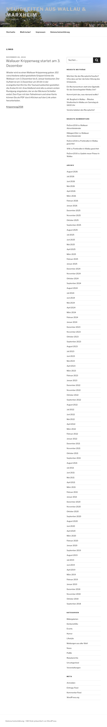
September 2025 (74, 225)
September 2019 (74, 550)
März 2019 (71, 574)
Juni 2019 (71, 565)
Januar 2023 (72, 380)
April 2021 (71, 482)
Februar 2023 (72, 375)
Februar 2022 (72, 434)
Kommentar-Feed (74, 692)
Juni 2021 (71, 472)
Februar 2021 (72, 492)
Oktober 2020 (73, 511)
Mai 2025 (71, 244)
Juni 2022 (71, 414)
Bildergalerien (72, 619)
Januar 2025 (72, 264)
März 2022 (71, 429)
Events (69, 629)
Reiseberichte (72, 658)
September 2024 (74, 283)
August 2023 (72, 346)
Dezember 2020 (74, 502)
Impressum (40, 32)
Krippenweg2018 (14, 107)
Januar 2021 (72, 497)
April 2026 (71, 191)
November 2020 (74, 506)
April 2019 (71, 570)
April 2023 (71, 366)
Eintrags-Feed (72, 688)
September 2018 (74, 604)
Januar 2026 (72, 206)
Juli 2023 (70, 351)
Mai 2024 (71, 303)
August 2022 (72, 405)
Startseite (10, 32)
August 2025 (72, 230)
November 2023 (74, 332)
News (69, 648)
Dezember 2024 (73, 269)
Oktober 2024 (73, 278)
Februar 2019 (72, 579)
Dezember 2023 (73, 327)
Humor (69, 633)
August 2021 (72, 463)
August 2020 (72, 521)
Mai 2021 (71, 477)
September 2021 (74, 458)
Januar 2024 (72, 322)
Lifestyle (70, 638)
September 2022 (74, 400)
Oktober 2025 (73, 220)
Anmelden (71, 683)
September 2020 (74, 516)
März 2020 (71, 536)
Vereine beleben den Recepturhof (80, 110)
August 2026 (72, 171)
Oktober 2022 (72, 395)
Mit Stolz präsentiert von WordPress (41, 721)
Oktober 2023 (73, 337)
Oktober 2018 (72, 599)
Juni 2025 (71, 240)
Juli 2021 (70, 468)
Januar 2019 (72, 584)
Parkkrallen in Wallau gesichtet (86, 149)
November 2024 (74, 273)
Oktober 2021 (72, 453)
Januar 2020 (72, 545)
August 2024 (72, 288)
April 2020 (71, 531)
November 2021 (73, 448)
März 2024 (71, 312)
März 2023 (71, 371)
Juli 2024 (70, 293)
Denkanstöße (72, 624)
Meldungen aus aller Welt (77, 643)
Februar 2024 (72, 317)
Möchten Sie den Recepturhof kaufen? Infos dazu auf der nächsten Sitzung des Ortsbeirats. (83, 79)
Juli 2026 (70, 176)
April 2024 (71, 307)
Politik (69, 653)
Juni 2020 (71, 526)
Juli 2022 (70, 409)
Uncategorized (73, 663)
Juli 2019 (70, 560)
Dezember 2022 (73, 385)
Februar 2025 (72, 259)
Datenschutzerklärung (60, 32)
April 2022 (71, 424)
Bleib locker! (25, 32)
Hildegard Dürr (73, 133)
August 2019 (72, 555)
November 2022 (74, 390)
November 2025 (74, 215)
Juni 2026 (71, 181)
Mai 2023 (71, 361)
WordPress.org (73, 697)
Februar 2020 (72, 541)
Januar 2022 (72, 439)
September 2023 (74, 341)
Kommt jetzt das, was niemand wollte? (83, 94)
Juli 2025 (70, 235)
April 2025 (71, 249)
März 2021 (71, 487)
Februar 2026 (72, 201)
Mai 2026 (71, 186)
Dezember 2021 (73, 443)
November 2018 (74, 594)
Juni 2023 (71, 356)
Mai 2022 (71, 419)
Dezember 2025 (73, 210)
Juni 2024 (71, 298)
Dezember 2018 (73, 589)
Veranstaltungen (74, 667)
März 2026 (71, 196)
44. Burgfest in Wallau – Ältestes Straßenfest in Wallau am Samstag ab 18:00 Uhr (82, 102)
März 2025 (71, 254)
